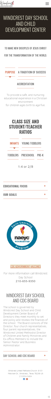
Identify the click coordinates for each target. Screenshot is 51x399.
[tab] (10, 72)
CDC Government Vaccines (25, 266)
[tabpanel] (25, 101)
